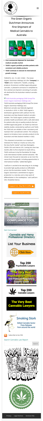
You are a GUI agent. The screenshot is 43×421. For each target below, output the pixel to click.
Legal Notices (18, 416)
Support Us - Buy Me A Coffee (20, 186)
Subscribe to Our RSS (16, 335)
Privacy (8, 416)
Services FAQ (30, 416)
